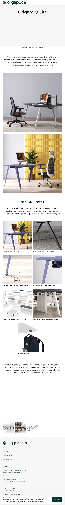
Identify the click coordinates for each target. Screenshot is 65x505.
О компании (7, 448)
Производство (8, 455)
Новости (6, 451)
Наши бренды (7, 459)
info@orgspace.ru (9, 490)
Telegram (17, 494)
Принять (57, 499)
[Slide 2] (32, 419)
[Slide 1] (30, 419)
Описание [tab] (24, 47)
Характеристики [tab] (33, 47)
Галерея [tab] (41, 47)
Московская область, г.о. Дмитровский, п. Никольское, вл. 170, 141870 (14, 481)
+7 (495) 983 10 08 (9, 489)
